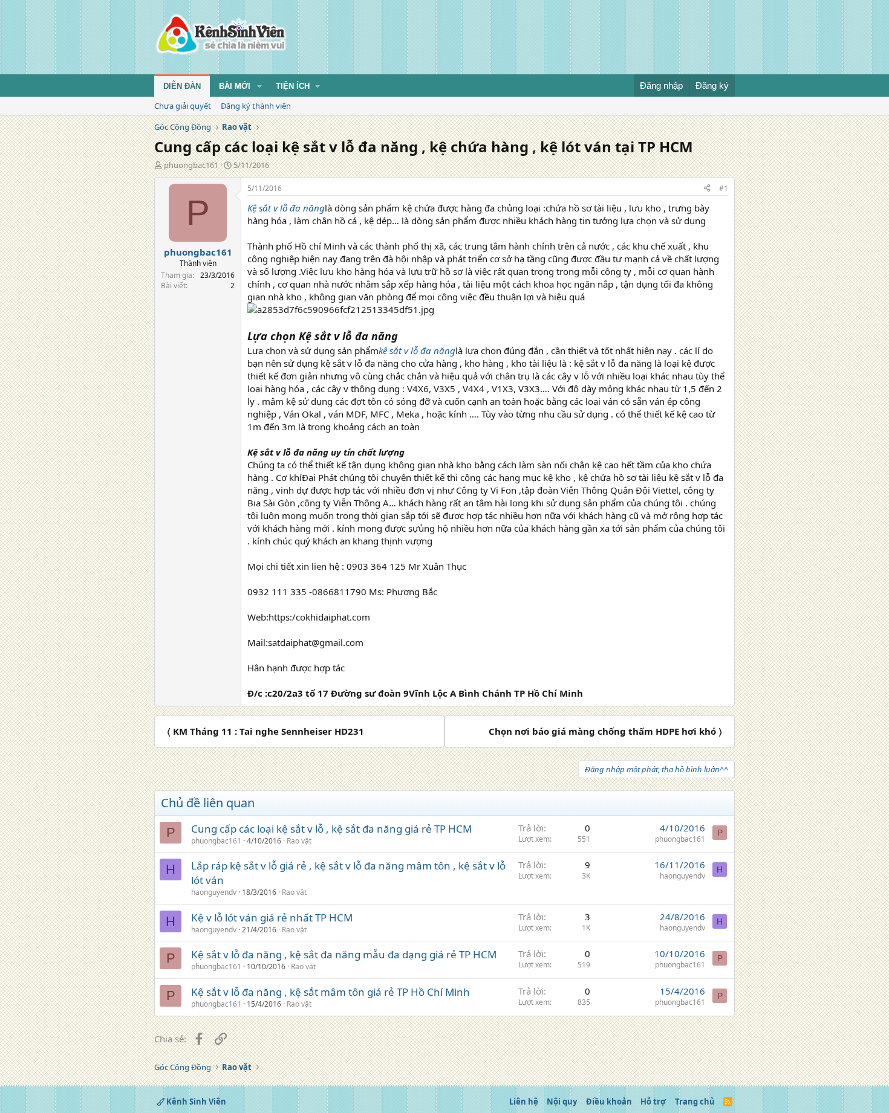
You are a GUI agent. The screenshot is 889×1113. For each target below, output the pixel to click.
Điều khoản (609, 1101)
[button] (259, 86)
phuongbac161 (191, 165)
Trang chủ (695, 1101)
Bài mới (234, 86)
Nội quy (562, 1101)
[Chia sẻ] (707, 189)
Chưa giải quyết (182, 105)
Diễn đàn (182, 86)
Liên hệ (523, 1101)
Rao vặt (299, 841)
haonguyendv (213, 892)
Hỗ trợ (653, 1101)
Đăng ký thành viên (256, 105)
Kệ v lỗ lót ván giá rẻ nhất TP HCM (272, 917)
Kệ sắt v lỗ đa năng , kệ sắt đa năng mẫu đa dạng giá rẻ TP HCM (344, 954)
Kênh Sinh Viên (195, 1101)
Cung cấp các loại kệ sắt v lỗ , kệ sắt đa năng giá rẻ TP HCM (331, 829)
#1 (723, 188)
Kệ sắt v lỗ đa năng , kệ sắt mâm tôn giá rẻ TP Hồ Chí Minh (330, 992)
